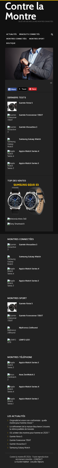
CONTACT (38, 459)
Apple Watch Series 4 (29, 151)
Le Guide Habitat (22, 462)
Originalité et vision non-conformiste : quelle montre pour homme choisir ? (28, 421)
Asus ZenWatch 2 (27, 374)
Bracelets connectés (29, 34)
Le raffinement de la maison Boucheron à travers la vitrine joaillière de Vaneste (30, 427)
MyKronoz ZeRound (28, 328)
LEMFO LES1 (24, 340)
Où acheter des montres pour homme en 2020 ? (29, 433)
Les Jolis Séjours (37, 462)
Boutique (10, 43)
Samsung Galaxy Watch (30, 139)
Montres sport (36, 39)
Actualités (11, 34)
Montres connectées (16, 39)
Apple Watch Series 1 (29, 399)
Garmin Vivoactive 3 (28, 127)
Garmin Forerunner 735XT (31, 115)
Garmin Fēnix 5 (26, 103)
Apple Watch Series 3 (29, 163)
